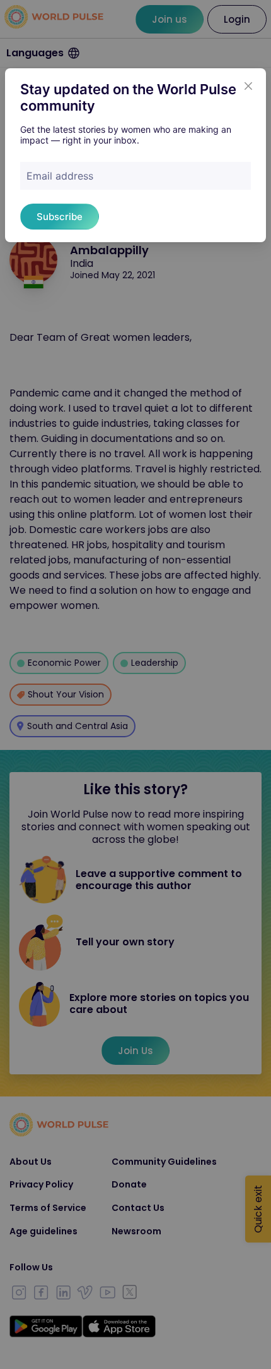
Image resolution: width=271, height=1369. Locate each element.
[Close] (248, 86)
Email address (59, 175)
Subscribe (60, 217)
